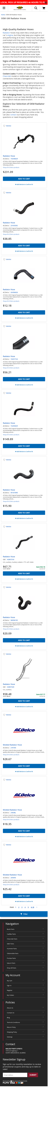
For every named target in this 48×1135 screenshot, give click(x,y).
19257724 (14, 359)
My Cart (9, 981)
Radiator (6, 33)
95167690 (14, 493)
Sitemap (9, 1037)
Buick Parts (10, 929)
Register (9, 990)
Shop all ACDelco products (11, 167)
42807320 (10, 687)
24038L (13, 813)
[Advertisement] (24, 1110)
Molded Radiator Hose (12, 745)
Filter (25, 914)
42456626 (14, 292)
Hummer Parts (12, 949)
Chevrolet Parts (12, 939)
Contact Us (10, 1013)
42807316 (10, 559)
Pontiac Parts (11, 958)
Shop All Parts (11, 968)
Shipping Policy (12, 1032)
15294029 (14, 426)
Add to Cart (24, 179)
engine (10, 35)
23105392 (14, 225)
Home (3, 15)
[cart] (44, 8)
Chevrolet (7, 76)
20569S (13, 878)
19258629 (14, 159)
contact (13, 114)
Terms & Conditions (13, 1022)
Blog (8, 1018)
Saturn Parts (11, 963)
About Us (10, 1008)
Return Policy (11, 1027)
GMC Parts (10, 944)
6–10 (32, 907)
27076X (13, 748)
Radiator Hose (9, 156)
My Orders (10, 995)
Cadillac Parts (11, 934)
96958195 (14, 620)
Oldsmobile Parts (12, 953)
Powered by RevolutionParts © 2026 (15, 1081)
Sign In (9, 985)
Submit (33, 1075)
